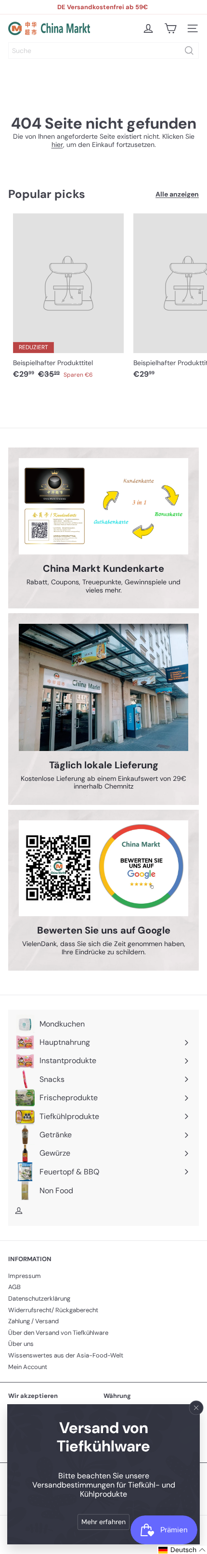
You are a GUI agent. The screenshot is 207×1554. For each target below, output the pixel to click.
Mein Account (27, 1367)
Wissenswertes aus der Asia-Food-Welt (65, 1355)
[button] (182, 1550)
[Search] (189, 50)
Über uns (21, 1344)
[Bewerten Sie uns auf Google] (103, 868)
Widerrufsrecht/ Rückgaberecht (53, 1310)
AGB (14, 1287)
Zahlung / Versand (33, 1321)
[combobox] (103, 50)
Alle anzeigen (177, 194)
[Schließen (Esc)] (196, 1407)
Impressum (24, 1276)
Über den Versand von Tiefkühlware (58, 1333)
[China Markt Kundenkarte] (103, 506)
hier (57, 144)
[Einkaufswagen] (170, 28)
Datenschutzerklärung (39, 1298)
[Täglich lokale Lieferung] (103, 687)
